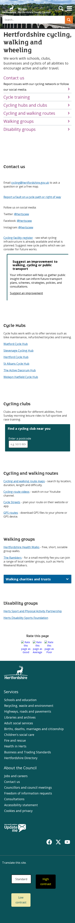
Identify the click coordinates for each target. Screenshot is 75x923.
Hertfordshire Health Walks (21, 547)
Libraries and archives (20, 717)
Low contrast (21, 900)
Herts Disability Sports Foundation (25, 618)
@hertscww (21, 214)
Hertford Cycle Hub (15, 357)
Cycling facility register (18, 238)
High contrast (45, 881)
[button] (69, 20)
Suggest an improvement (26, 293)
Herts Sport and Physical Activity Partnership (32, 611)
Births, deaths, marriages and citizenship (34, 729)
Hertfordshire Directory (21, 758)
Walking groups (18, 121)
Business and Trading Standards (27, 752)
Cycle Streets (11, 502)
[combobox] (18, 444)
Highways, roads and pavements (27, 711)
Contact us (36, 83)
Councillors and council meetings (28, 787)
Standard (21, 879)
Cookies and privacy (18, 811)
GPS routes (10, 513)
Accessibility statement (21, 805)
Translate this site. (14, 863)
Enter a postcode (20, 438)
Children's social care (19, 735)
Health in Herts (15, 746)
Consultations (14, 799)
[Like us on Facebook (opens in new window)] (49, 842)
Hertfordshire (26, 8)
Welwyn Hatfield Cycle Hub (20, 377)
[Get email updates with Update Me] (15, 828)
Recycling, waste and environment (28, 705)
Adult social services (18, 723)
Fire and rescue (15, 740)
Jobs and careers (16, 776)
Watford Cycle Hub (15, 344)
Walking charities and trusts (28, 579)
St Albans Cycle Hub (16, 364)
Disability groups (19, 129)
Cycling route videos (16, 492)
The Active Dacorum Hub (19, 370)
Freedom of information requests (28, 793)
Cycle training (16, 97)
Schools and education (20, 700)
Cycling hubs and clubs (25, 105)
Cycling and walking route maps (24, 481)
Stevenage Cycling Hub (18, 350)
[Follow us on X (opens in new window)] (58, 842)
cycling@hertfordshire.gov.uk (30, 183)
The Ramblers (12, 558)
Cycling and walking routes (29, 113)
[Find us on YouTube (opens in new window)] (67, 842)
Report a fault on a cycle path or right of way (32, 197)
